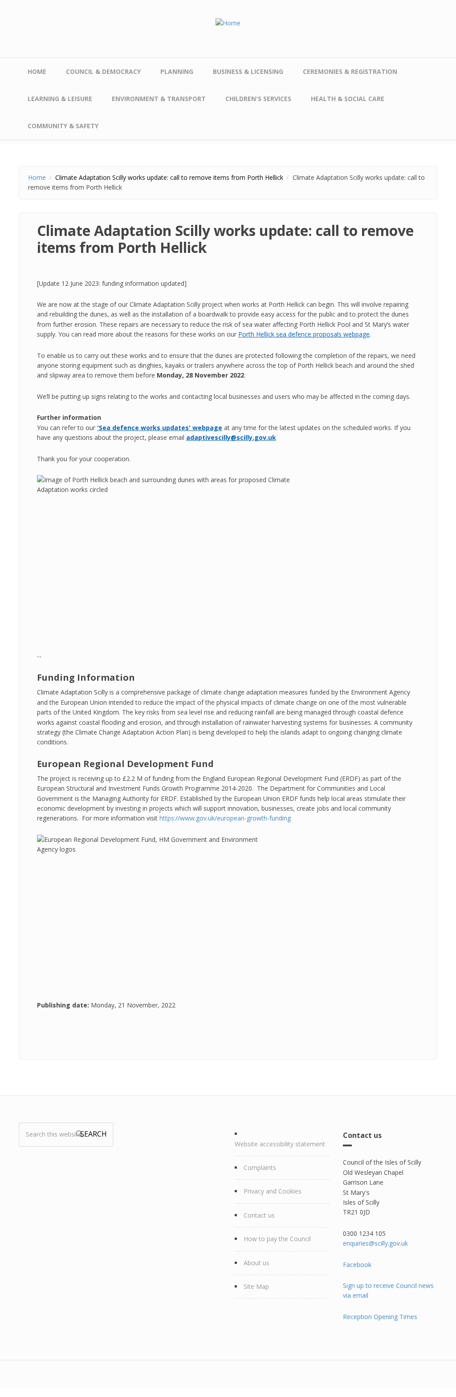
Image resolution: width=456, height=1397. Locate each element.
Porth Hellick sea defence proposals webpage (304, 334)
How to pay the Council (277, 1239)
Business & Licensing (248, 71)
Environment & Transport (159, 98)
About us (256, 1263)
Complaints (260, 1167)
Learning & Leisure (60, 98)
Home (37, 71)
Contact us (259, 1215)
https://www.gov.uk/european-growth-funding (225, 818)
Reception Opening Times (380, 1316)
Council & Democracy (103, 71)
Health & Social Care (347, 98)
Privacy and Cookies (272, 1191)
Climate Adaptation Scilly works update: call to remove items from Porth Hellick (169, 177)
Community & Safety (63, 126)
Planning (176, 71)
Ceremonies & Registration (350, 71)
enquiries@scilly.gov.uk (375, 1243)
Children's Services (258, 98)
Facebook (357, 1264)
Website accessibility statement (280, 1144)
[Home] (228, 22)
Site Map (256, 1286)
